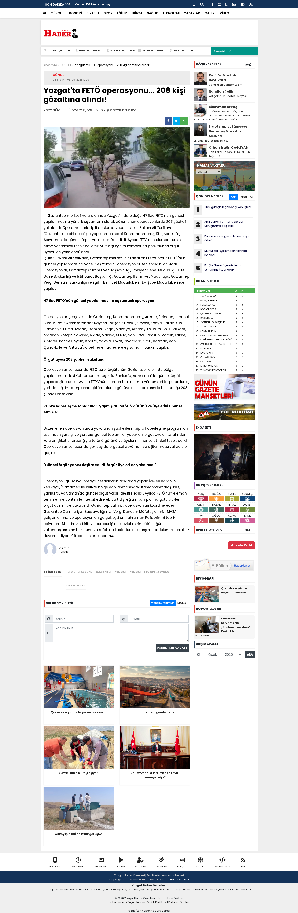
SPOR (108, 13)
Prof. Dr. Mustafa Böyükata (223, 78)
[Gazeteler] (234, 4)
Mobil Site (55, 866)
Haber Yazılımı (179, 879)
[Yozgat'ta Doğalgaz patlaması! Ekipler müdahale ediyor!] (224, 457)
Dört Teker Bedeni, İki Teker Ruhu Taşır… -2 (230, 154)
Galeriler (101, 866)
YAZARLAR (192, 13)
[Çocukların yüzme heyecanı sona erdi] (207, 594)
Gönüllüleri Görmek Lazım (226, 85)
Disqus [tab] (181, 603)
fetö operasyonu (79, 572)
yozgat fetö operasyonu (149, 572)
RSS (243, 866)
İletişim (181, 866)
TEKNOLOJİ (171, 13)
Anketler (161, 866)
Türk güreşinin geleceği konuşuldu (224, 209)
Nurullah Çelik (221, 91)
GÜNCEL (57, 13)
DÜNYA (137, 13)
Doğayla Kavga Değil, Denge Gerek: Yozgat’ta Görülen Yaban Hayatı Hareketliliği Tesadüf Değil (222, 115)
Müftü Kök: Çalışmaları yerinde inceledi (221, 253)
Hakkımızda (116, 902)
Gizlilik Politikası (157, 902)
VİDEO (224, 13)
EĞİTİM (122, 13)
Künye (200, 866)
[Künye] (243, 4)
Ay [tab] (251, 196)
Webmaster (222, 866)
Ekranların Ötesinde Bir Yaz (211, 141)
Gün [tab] (233, 196)
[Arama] (202, 4)
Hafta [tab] (243, 196)
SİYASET (93, 13)
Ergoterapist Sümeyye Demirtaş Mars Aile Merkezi (228, 131)
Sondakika (78, 866)
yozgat (121, 572)
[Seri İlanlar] (226, 4)
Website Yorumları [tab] (162, 603)
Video (121, 866)
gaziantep (104, 572)
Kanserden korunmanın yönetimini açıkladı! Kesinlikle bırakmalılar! (222, 627)
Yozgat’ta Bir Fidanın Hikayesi (228, 96)
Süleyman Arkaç (223, 107)
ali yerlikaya (76, 585)
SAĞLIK (152, 13)
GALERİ (210, 13)
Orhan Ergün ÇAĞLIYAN (228, 147)
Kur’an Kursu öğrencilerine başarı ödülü (223, 239)
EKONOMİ (75, 13)
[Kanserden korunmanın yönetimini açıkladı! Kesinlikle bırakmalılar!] (207, 624)
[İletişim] (211, 4)
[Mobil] (194, 4)
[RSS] (251, 4)
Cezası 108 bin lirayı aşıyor (94, 4)
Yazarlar (140, 866)
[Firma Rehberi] (219, 4)
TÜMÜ (247, 65)
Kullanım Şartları (179, 902)
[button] (237, 13)
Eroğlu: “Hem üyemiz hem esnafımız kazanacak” (218, 268)
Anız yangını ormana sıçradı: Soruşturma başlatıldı (220, 224)
